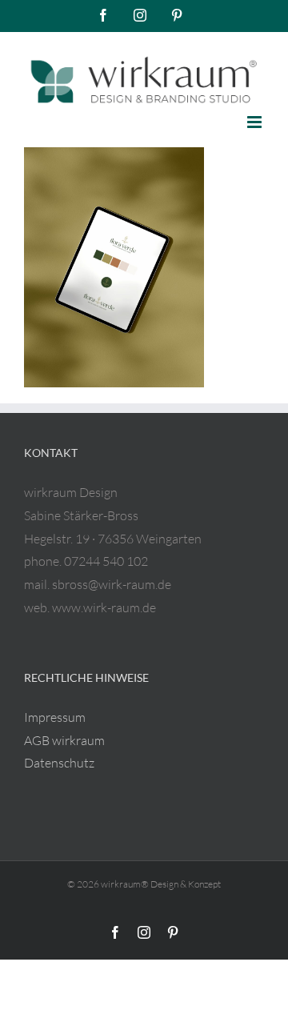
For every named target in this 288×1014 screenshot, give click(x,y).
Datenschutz (59, 763)
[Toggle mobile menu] (255, 122)
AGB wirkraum (64, 740)
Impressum (55, 717)
